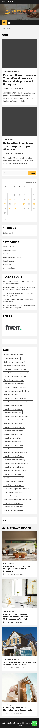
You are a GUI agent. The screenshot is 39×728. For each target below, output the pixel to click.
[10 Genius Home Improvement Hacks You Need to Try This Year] (19, 641)
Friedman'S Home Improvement (15, 387)
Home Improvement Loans (13, 423)
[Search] (35, 23)
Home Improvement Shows (13, 445)
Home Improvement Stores (13, 456)
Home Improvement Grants (13, 405)
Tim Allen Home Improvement (14, 510)
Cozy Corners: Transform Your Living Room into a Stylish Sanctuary (17, 568)
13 (19, 200)
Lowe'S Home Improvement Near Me (16, 489)
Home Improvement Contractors (15, 398)
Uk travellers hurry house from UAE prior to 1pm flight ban (18, 146)
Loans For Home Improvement (14, 481)
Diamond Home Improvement (14, 384)
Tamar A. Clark (19, 88)
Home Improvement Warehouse (15, 470)
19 (15, 204)
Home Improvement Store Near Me (16, 452)
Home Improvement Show (13, 442)
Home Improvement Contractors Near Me (18, 402)
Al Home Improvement (11, 358)
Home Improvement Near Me (14, 427)
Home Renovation (8, 139)
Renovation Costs (9, 268)
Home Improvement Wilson (13, 474)
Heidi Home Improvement (12, 391)
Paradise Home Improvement (14, 496)
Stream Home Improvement (13, 507)
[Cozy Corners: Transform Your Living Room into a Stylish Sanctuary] (19, 546)
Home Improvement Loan (12, 413)
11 (10, 200)
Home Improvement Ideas (13, 409)
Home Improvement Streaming (14, 460)
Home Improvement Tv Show (14, 467)
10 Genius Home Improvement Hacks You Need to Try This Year (19, 663)
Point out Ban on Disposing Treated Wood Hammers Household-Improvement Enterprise (19, 80)
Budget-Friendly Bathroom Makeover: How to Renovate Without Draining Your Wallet (16, 616)
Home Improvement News (11, 71)
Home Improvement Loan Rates (15, 420)
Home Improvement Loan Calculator (16, 416)
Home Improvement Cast (12, 394)
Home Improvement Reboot (13, 438)
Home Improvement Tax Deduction (16, 463)
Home (27, 391)
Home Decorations (9, 250)
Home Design (7, 254)
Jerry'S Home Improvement (13, 478)
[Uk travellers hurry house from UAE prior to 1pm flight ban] (19, 121)
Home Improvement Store (13, 449)
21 (24, 204)
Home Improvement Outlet (13, 434)
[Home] (4, 22)
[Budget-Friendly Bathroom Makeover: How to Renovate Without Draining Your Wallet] (19, 593)
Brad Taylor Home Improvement (15, 369)
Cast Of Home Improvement (13, 380)
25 (10, 208)
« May (5, 219)
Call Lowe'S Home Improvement (15, 376)
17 (5, 204)
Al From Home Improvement (13, 355)
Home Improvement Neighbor (14, 431)
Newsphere (27, 723)
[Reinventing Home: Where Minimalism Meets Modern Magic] (19, 687)
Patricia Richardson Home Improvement (17, 499)
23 (34, 204)
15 (29, 200)
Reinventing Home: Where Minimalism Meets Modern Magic (17, 709)
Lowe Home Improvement (13, 492)
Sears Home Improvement (13, 503)
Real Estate (7, 265)
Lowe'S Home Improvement (13, 485)
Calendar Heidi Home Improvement (16, 373)
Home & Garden (8, 247)
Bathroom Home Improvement (14, 362)
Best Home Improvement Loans (15, 366)
